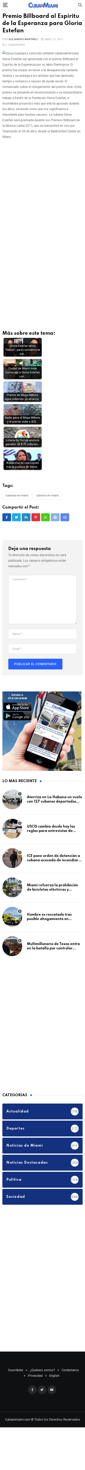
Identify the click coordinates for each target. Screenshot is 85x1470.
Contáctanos (70, 1370)
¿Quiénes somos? (42, 1370)
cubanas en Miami (17, 495)
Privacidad (35, 1376)
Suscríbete (15, 1370)
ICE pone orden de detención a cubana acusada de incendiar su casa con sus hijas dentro (53, 860)
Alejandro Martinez (23, 39)
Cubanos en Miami (47, 495)
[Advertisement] (42, 186)
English (54, 1376)
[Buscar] (80, 5)
